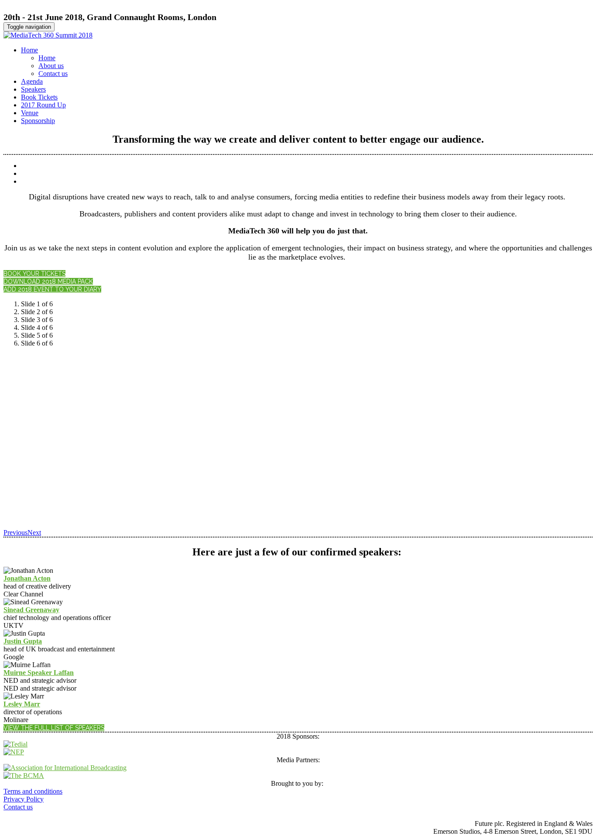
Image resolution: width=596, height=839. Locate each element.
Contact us (53, 73)
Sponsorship (38, 120)
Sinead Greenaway (31, 609)
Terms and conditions (32, 791)
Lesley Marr (21, 704)
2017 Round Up (43, 105)
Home (29, 50)
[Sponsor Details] (15, 744)
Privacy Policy (23, 799)
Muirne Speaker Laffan (38, 672)
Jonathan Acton (27, 578)
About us (51, 65)
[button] (34, 273)
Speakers (33, 89)
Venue (29, 112)
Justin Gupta (22, 641)
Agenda (32, 81)
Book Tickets (39, 97)
